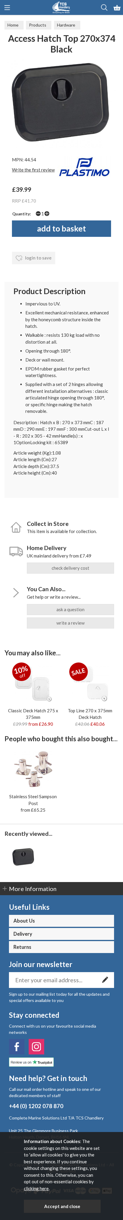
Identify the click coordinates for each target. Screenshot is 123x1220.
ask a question (70, 609)
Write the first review (33, 169)
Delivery (22, 934)
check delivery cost (70, 568)
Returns (22, 947)
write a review (70, 623)
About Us (24, 921)
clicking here (36, 1188)
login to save (38, 257)
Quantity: (21, 213)
